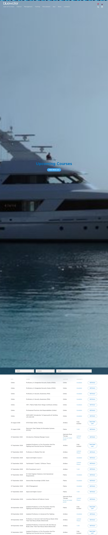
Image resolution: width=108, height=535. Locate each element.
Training (37, 6)
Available (79, 382)
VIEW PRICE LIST (54, 169)
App (54, 6)
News (59, 6)
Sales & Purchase (8, 6)
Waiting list (92, 422)
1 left (78, 429)
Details (92, 382)
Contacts (67, 6)
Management (28, 6)
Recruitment (46, 6)
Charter (19, 6)
